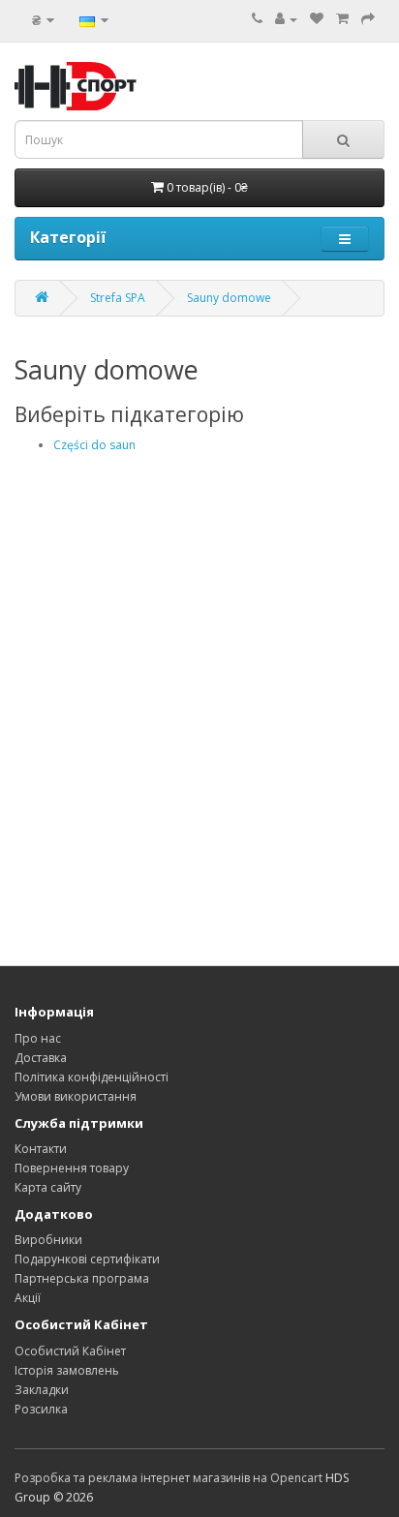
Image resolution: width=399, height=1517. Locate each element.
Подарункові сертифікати (87, 1259)
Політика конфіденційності (92, 1077)
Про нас (38, 1038)
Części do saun (94, 445)
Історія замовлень (67, 1370)
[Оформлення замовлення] (368, 19)
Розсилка (41, 1409)
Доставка (41, 1057)
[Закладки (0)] (316, 19)
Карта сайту (48, 1187)
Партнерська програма (82, 1278)
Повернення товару (72, 1168)
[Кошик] (342, 19)
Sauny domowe (229, 297)
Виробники (48, 1239)
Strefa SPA (117, 297)
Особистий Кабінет (70, 1351)
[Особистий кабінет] (286, 19)
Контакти (41, 1148)
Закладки (42, 1389)
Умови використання (76, 1096)
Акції (28, 1297)
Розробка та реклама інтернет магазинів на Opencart (168, 1478)
